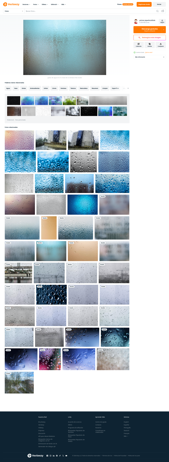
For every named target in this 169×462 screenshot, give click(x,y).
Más (62, 4)
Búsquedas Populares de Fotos (76, 436)
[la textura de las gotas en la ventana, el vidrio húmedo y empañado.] (51, 205)
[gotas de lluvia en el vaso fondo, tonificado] (79, 183)
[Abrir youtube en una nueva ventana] (66, 455)
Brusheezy (41, 422)
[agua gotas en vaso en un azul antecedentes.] (82, 205)
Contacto (98, 425)
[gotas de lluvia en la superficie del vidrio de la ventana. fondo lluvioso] (18, 273)
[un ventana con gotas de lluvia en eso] (112, 183)
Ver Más (120, 111)
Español (126, 425)
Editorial (54, 4)
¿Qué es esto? (148, 52)
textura (73, 88)
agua (8, 88)
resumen (95, 88)
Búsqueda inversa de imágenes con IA (45, 440)
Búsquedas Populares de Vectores (76, 431)
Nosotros (98, 428)
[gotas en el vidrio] (83, 162)
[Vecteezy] (11, 4)
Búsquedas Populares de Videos (76, 440)
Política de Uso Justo (134, 455)
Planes (119, 4)
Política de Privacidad (120, 455)
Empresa (41, 430)
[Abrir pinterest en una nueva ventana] (57, 455)
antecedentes (34, 88)
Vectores (25, 4)
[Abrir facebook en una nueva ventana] (47, 455)
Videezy (40, 428)
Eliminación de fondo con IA (47, 444)
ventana (63, 88)
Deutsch (126, 430)
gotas (24, 88)
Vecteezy (41, 425)
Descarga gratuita (150, 30)
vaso (15, 88)
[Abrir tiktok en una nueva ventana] (60, 455)
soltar (46, 88)
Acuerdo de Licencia (74, 422)
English (126, 422)
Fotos (35, 4)
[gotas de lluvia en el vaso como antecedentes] (20, 205)
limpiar (105, 88)
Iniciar (159, 4)
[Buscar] (157, 11)
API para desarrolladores (46, 436)
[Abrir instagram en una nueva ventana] (50, 455)
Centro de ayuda (100, 422)
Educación (41, 433)
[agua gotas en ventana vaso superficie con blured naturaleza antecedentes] (19, 183)
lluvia (54, 88)
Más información (140, 57)
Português (127, 428)
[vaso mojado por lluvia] (51, 140)
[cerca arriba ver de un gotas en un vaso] (113, 162)
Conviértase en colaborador (100, 431)
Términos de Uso (107, 455)
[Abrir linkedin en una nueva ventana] (53, 455)
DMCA (70, 425)
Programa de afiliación (75, 428)
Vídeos (44, 4)
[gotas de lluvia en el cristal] (49, 273)
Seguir (162, 22)
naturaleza (83, 88)
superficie (115, 88)
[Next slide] (126, 88)
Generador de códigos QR (46, 446)
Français (126, 433)
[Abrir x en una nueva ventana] (63, 455)
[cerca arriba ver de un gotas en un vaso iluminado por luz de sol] (19, 140)
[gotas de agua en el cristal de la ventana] (114, 205)
